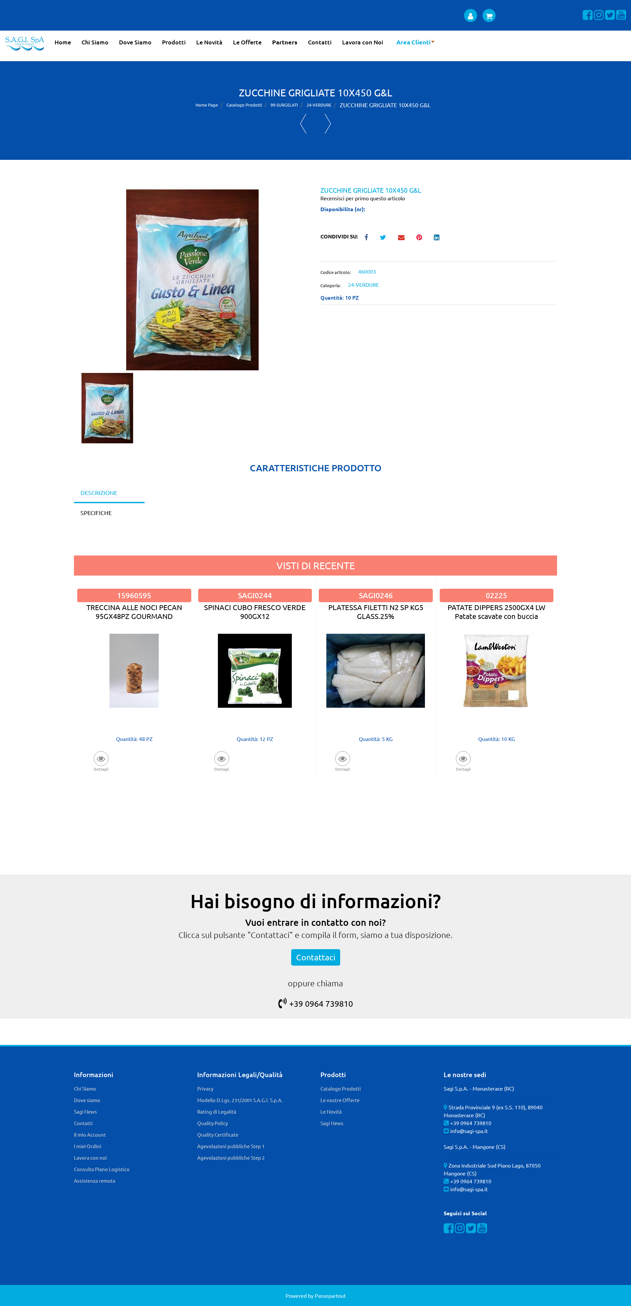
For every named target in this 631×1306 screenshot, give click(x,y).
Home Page (207, 105)
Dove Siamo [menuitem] (135, 42)
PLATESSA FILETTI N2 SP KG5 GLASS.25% (375, 611)
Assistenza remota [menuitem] (94, 1180)
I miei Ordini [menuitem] (87, 1146)
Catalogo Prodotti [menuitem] (340, 1088)
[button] (192, 279)
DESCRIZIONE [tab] (99, 492)
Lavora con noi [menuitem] (90, 1157)
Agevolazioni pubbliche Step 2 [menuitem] (231, 1157)
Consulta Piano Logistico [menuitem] (101, 1169)
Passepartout (330, 1295)
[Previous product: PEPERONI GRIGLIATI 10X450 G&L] (303, 123)
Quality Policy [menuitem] (212, 1123)
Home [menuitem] (63, 42)
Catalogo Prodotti (244, 105)
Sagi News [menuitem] (85, 1111)
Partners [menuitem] (284, 42)
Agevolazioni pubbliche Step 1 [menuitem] (231, 1146)
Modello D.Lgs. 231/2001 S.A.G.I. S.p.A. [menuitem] (240, 1100)
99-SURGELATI (284, 105)
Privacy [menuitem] (205, 1088)
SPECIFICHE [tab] (96, 512)
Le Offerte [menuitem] (247, 42)
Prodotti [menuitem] (174, 42)
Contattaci (315, 957)
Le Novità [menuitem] (209, 42)
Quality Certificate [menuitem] (217, 1134)
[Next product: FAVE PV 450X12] (327, 123)
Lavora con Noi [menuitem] (362, 42)
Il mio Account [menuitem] (90, 1134)
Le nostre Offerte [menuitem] (340, 1100)
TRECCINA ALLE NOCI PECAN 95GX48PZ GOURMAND (134, 611)
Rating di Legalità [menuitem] (216, 1111)
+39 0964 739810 (321, 1003)
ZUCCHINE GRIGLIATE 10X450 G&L (385, 104)
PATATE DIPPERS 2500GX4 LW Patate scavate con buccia (496, 611)
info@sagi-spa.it (469, 1130)
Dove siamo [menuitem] (87, 1100)
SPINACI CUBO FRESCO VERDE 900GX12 (255, 611)
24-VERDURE (319, 105)
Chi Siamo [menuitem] (95, 42)
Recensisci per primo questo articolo (362, 198)
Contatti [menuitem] (320, 42)
